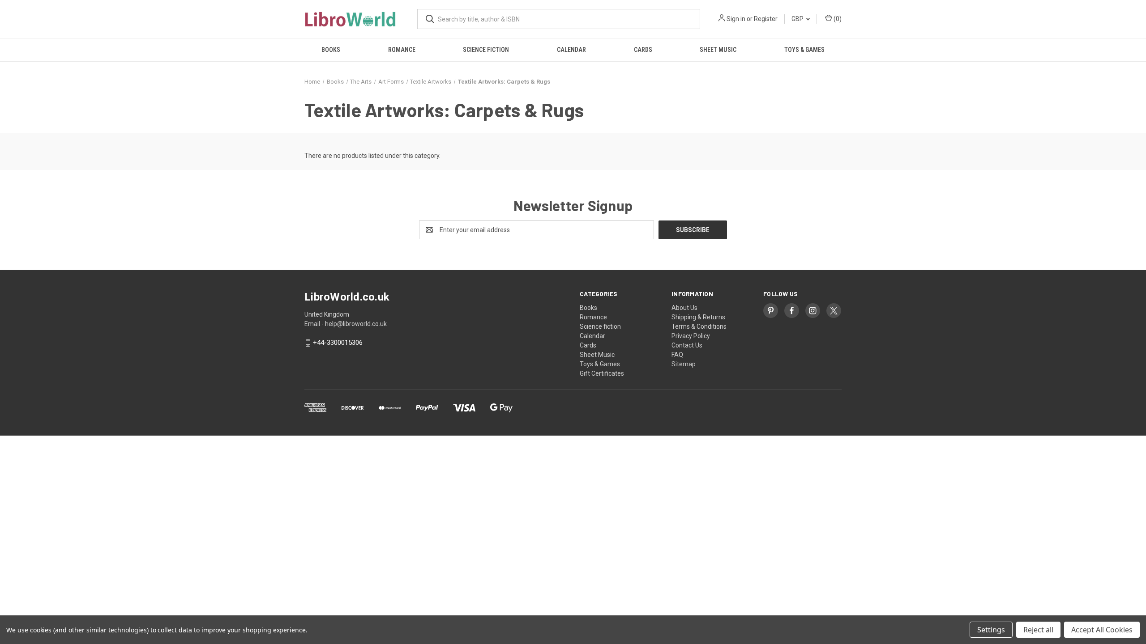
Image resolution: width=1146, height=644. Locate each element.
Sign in (736, 18)
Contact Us (686, 345)
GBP (798, 18)
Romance (401, 49)
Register (766, 18)
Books (330, 49)
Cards (643, 49)
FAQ (677, 354)
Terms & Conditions (699, 326)
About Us (684, 307)
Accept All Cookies (1102, 630)
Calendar (571, 49)
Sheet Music (718, 49)
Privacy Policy (690, 335)
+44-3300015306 (338, 343)
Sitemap (683, 364)
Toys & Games (804, 49)
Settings (991, 630)
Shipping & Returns (698, 317)
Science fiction (486, 49)
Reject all (1038, 630)
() (837, 18)
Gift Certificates (602, 373)
